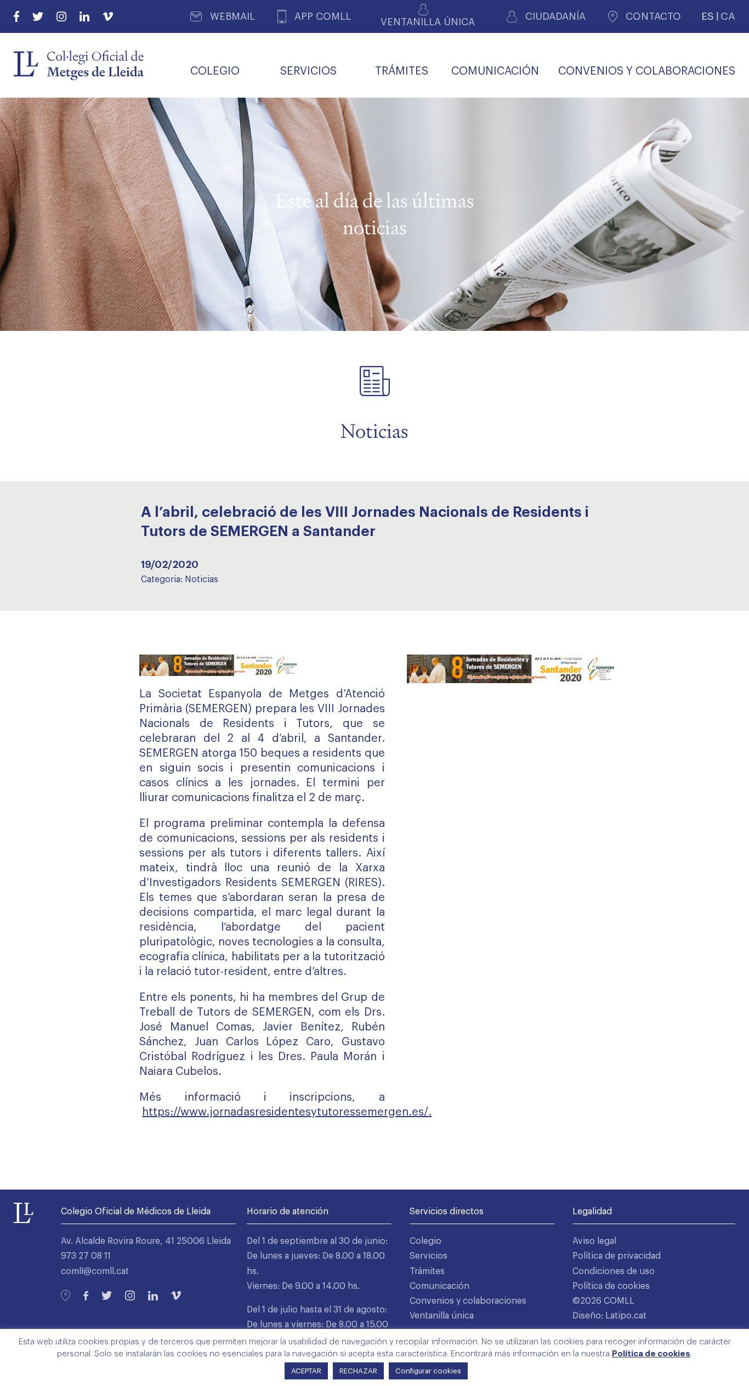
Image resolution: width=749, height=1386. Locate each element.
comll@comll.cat (95, 1271)
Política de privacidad (616, 1256)
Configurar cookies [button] (428, 1370)
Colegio (425, 1241)
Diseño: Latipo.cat (609, 1315)
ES (707, 16)
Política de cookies (611, 1286)
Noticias (201, 579)
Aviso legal (594, 1241)
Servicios (428, 1256)
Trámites (427, 1271)
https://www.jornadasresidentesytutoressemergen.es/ (285, 1112)
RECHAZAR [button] (358, 1370)
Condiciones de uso (613, 1271)
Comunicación (439, 1286)
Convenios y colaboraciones (468, 1301)
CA (727, 16)
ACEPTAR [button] (306, 1370)
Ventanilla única (442, 1315)
